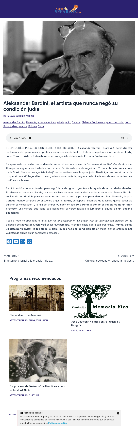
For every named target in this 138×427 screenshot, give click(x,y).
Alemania (31, 122)
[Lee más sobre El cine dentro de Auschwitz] (36, 297)
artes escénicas (47, 122)
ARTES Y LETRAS (18, 320)
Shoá (41, 126)
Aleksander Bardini (14, 122)
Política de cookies (58, 423)
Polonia (32, 126)
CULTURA (34, 395)
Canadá (76, 122)
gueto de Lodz (114, 122)
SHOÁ (32, 320)
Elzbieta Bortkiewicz (93, 122)
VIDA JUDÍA (42, 320)
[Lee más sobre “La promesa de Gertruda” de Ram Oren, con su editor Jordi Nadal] (38, 360)
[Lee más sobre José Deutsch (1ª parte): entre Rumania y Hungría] (100, 301)
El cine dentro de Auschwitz (26, 315)
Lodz (128, 122)
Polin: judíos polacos (15, 126)
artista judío (63, 122)
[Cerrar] (118, 413)
